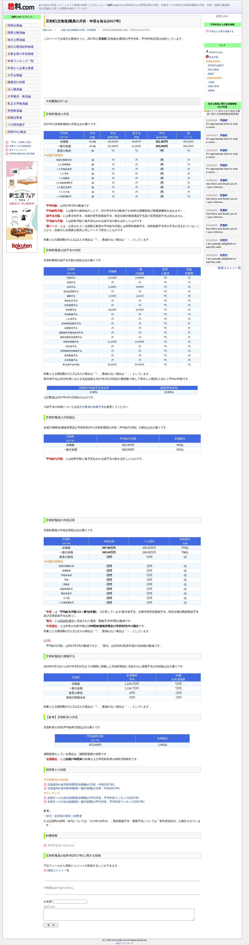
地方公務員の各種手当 (90, 406)
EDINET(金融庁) (216, 65)
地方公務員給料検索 (20, 46)
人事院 (211, 82)
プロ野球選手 (16, 124)
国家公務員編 (16, 32)
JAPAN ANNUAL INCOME (22, 153)
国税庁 (211, 74)
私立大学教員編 (17, 103)
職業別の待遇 (16, 82)
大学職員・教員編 (19, 96)
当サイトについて (18, 150)
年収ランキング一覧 (20, 61)
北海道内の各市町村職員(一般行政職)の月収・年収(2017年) (83, 788)
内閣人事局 (213, 86)
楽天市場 (213, 57)
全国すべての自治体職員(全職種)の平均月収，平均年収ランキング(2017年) (93, 797)
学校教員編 (14, 110)
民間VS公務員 (16, 131)
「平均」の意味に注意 (20, 142)
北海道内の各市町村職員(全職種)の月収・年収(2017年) (80, 784)
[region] (122, 68)
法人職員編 (14, 89)
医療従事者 (14, 117)
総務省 (211, 90)
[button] (122, 101)
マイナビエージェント (61, 845)
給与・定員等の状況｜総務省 (64, 815)
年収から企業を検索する (222, 31)
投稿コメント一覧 (58, 870)
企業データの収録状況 (20, 146)
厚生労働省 (213, 69)
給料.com (47, 30)
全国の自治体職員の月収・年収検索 (78, 30)
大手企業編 (14, 75)
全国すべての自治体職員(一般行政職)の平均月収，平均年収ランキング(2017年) (95, 801)
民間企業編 (14, 25)
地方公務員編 (16, 39)
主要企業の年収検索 (20, 53)
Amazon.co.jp (216, 52)
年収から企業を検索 (20, 68)
